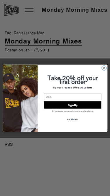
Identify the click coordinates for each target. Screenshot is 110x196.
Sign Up (72, 105)
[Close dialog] (103, 68)
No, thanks (72, 119)
